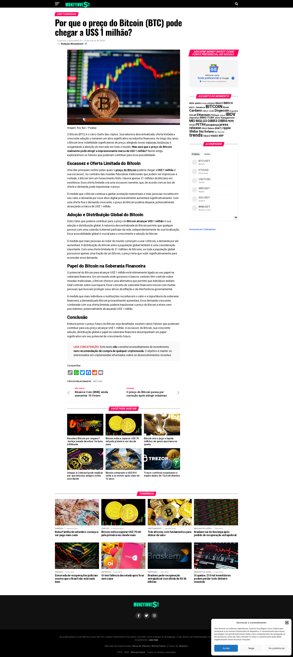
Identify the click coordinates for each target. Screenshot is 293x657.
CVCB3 (211, 111)
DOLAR (192, 115)
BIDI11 (192, 107)
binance (200, 107)
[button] (286, 622)
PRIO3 (204, 128)
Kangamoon (228, 117)
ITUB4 (210, 117)
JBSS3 (217, 118)
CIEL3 (205, 111)
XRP (221, 135)
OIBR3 (212, 121)
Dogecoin (222, 110)
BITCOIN (98, 381)
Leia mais (153, 640)
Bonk (226, 107)
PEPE (231, 121)
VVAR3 (214, 135)
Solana (209, 131)
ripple (226, 128)
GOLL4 (222, 115)
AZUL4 (205, 103)
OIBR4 (222, 121)
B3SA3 (211, 103)
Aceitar (226, 648)
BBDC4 (228, 103)
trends (196, 135)
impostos (194, 117)
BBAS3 (219, 103)
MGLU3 (201, 121)
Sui (215, 132)
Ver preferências (276, 648)
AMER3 (198, 103)
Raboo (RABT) (215, 128)
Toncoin (221, 132)
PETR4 (201, 124)
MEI (192, 121)
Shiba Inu (196, 131)
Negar (251, 648)
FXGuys (215, 115)
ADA (191, 103)
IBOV (230, 114)
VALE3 (206, 136)
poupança (212, 124)
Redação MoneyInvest (72, 44)
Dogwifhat (234, 111)
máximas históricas (157, 142)
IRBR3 (203, 117)
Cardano (195, 110)
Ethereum (203, 115)
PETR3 (192, 125)
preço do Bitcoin (125, 170)
